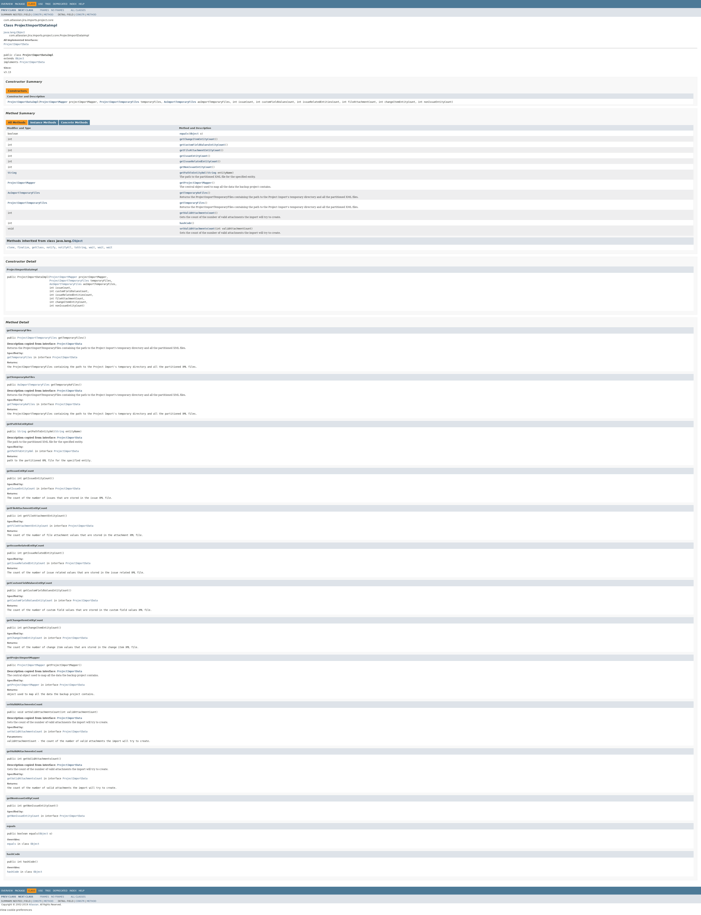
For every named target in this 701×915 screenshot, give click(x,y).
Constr (37, 14)
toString (80, 247)
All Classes (78, 10)
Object (19, 58)
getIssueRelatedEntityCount (199, 161)
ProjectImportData (16, 44)
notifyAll (64, 247)
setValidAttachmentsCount (197, 228)
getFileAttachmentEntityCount (200, 150)
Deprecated (60, 4)
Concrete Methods (74, 122)
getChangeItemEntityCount (197, 139)
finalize (23, 247)
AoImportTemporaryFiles (180, 101)
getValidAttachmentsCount (197, 212)
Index (73, 4)
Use (40, 4)
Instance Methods (43, 122)
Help (81, 4)
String (12, 172)
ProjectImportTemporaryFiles (119, 101)
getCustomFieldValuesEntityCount (202, 144)
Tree (48, 4)
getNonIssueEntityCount (196, 167)
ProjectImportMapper (54, 101)
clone (10, 247)
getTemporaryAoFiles (193, 192)
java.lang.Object (14, 32)
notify (51, 247)
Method (48, 14)
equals (184, 133)
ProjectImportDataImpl (23, 101)
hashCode (185, 223)
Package (20, 4)
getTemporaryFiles (192, 202)
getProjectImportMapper (196, 182)
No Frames (57, 10)
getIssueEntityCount (193, 155)
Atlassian (34, 904)
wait (92, 247)
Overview (7, 4)
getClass (38, 247)
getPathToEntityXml (193, 172)
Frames (44, 10)
